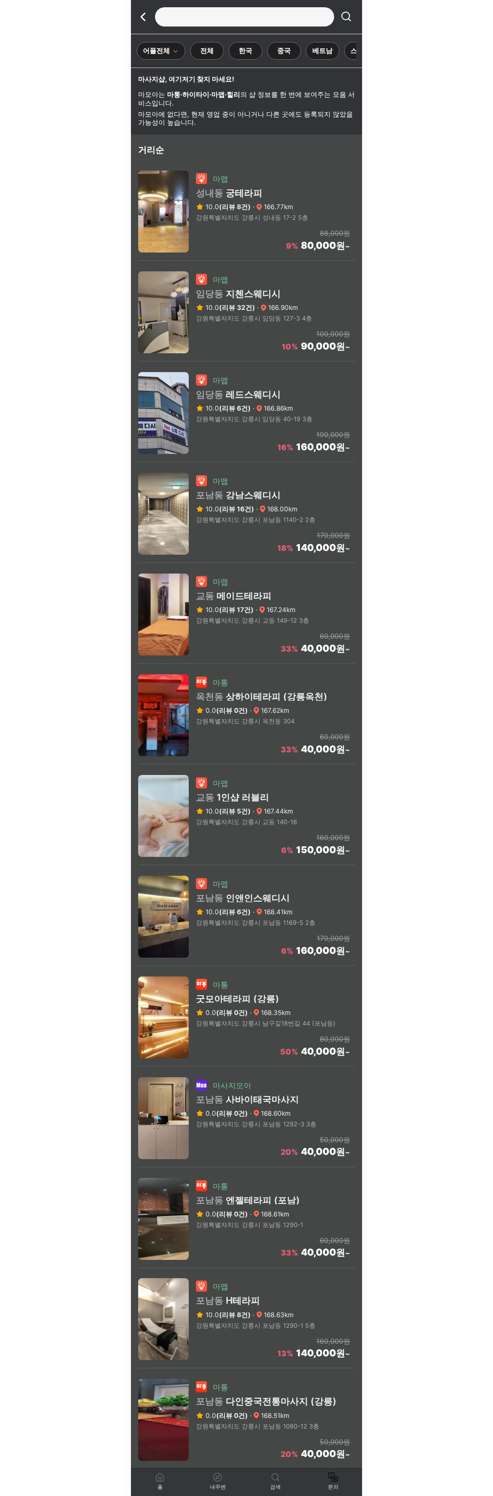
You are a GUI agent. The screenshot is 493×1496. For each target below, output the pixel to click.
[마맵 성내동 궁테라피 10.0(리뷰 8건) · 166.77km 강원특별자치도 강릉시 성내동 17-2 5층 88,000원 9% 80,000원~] (246, 257)
